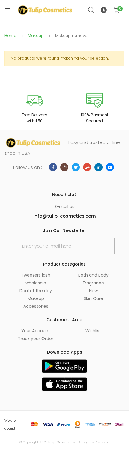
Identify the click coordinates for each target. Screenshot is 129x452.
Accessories (35, 306)
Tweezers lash (35, 275)
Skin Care (93, 298)
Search (91, 10)
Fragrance (93, 283)
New (93, 291)
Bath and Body (93, 275)
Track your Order (35, 339)
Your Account (35, 331)
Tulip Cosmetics (61, 442)
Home (10, 35)
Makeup (36, 35)
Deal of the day (36, 291)
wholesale (36, 283)
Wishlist (93, 331)
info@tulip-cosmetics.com (64, 216)
